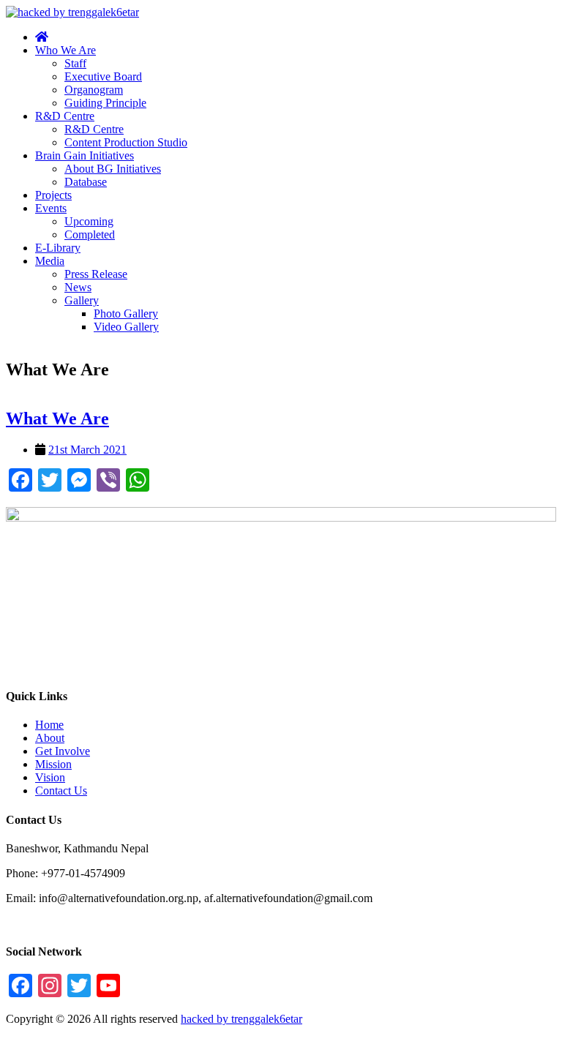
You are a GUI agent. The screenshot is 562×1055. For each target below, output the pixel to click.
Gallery (81, 300)
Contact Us (61, 790)
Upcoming (88, 221)
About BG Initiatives (112, 168)
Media (49, 261)
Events (51, 208)
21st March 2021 (87, 449)
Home (49, 724)
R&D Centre (64, 116)
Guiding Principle (105, 103)
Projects (53, 195)
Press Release (95, 274)
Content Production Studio (125, 142)
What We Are (57, 418)
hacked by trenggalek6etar (241, 1019)
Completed (89, 234)
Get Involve (62, 751)
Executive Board (103, 76)
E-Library (57, 247)
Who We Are (65, 50)
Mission (53, 764)
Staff (75, 63)
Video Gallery (126, 326)
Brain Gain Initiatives (84, 155)
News (77, 287)
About (49, 738)
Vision (50, 777)
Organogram (93, 89)
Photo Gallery (126, 313)
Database (85, 182)
